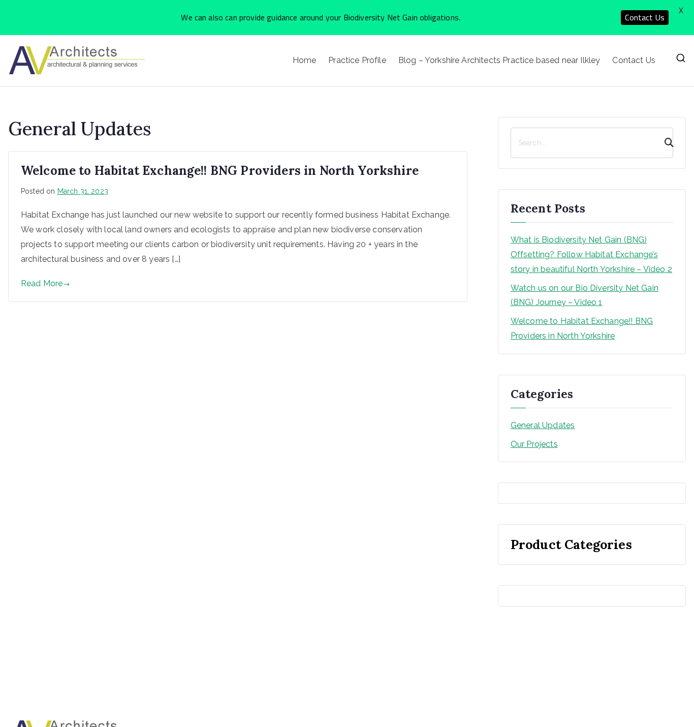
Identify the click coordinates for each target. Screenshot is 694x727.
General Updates (543, 425)
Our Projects (534, 444)
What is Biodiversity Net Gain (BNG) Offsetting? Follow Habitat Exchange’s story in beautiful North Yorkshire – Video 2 (591, 254)
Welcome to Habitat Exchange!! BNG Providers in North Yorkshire (220, 170)
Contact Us (633, 60)
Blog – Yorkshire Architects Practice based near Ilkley (499, 60)
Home (305, 60)
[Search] (664, 143)
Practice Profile (357, 60)
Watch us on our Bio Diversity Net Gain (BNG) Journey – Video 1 (584, 295)
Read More (41, 283)
